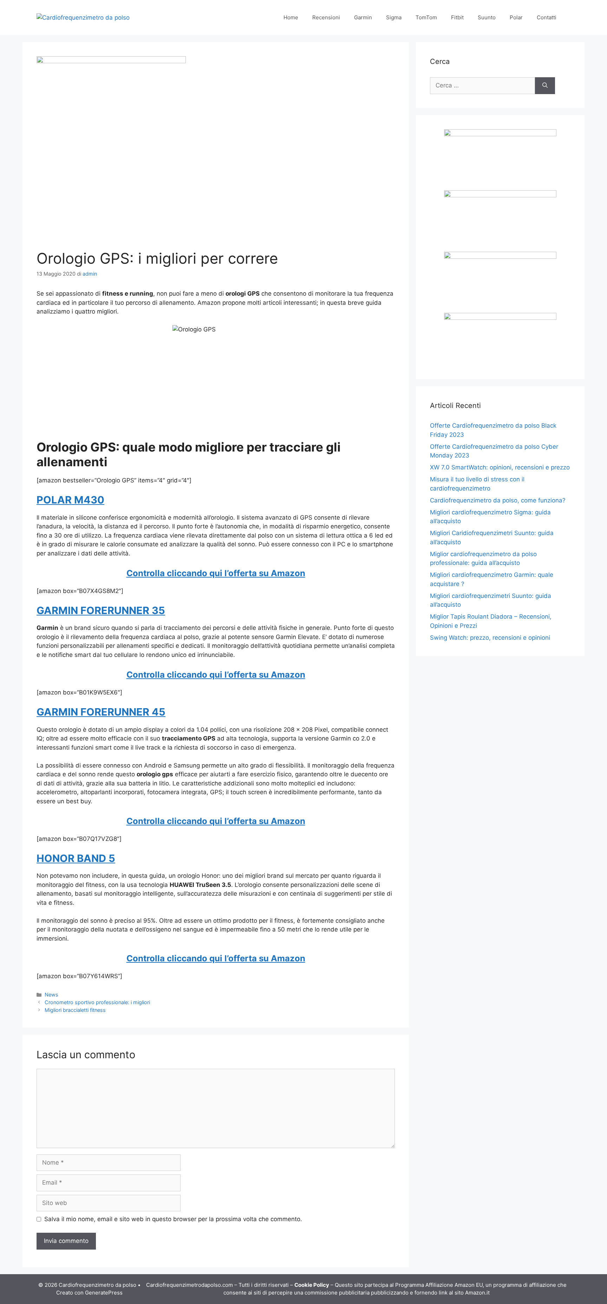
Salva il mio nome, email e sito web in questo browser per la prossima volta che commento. (173, 1219)
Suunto (487, 17)
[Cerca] (545, 85)
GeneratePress (104, 1292)
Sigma (394, 17)
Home (290, 17)
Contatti (546, 17)
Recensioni (326, 17)
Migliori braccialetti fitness (75, 1010)
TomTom (426, 17)
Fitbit (457, 17)
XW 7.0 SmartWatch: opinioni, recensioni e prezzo (500, 467)
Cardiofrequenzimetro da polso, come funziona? (498, 500)
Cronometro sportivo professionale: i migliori (97, 1002)
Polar (516, 17)
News (51, 994)
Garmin (363, 17)
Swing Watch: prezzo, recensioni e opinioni (490, 637)
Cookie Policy (311, 1285)
